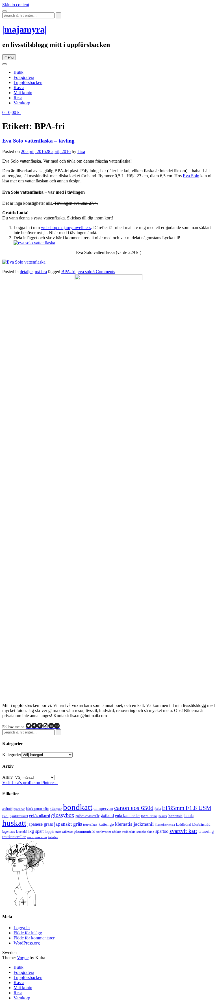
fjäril (5, 816)
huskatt (14, 822)
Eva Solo (191, 175)
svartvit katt (183, 831)
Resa (18, 97)
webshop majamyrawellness (66, 227)
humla (189, 816)
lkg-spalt (36, 831)
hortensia (175, 816)
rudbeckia (128, 831)
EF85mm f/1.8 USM (186, 808)
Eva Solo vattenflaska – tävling (38, 141)
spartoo (161, 831)
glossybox (62, 815)
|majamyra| (24, 29)
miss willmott (64, 831)
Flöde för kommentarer (34, 937)
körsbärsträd (201, 824)
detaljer (26, 271)
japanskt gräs (68, 824)
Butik (18, 72)
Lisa (81, 151)
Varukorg (22, 102)
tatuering (206, 831)
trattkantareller (14, 836)
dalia (158, 809)
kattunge (106, 824)
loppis (49, 831)
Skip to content (15, 4)
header (163, 816)
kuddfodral (183, 825)
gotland (107, 815)
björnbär (19, 808)
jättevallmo (90, 824)
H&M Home (149, 816)
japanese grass (40, 824)
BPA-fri (68, 271)
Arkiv (7, 777)
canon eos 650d (133, 807)
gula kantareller (127, 816)
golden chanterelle (87, 816)
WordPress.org (27, 943)
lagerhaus (8, 832)
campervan (103, 808)
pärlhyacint (103, 831)
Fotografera (24, 77)
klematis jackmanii (134, 824)
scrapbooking (145, 831)
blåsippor (56, 808)
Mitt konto (23, 92)
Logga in (22, 927)
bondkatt (77, 807)
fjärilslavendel (19, 816)
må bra (41, 271)
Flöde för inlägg (28, 932)
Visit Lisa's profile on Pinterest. (30, 782)
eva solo (85, 271)
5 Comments (103, 271)
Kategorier (11, 754)
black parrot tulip (37, 809)
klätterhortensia (165, 824)
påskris (116, 831)
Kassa (19, 87)
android (7, 809)
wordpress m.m (37, 837)
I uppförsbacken (28, 82)
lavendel (21, 832)
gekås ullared (39, 816)
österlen (53, 837)
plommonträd (84, 831)
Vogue (23, 957)
